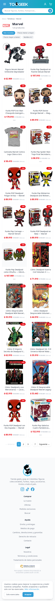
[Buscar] (50, 11)
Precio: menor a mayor (26, 33)
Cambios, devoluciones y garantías (27, 532)
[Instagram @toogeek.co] (22, 489)
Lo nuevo (27, 501)
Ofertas (27, 505)
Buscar (27, 513)
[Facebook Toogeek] (32, 489)
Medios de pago (27, 528)
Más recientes (9, 33)
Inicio (4, 19)
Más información (32, 589)
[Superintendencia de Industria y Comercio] (27, 566)
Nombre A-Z (28, 37)
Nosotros (27, 552)
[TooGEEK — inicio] (18, 4)
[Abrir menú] (4, 4)
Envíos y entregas (27, 524)
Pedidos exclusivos (28, 509)
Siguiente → (44, 444)
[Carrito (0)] (50, 4)
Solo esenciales (12, 594)
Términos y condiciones (28, 556)
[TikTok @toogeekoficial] (27, 489)
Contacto (27, 540)
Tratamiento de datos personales (27, 560)
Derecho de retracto (27, 536)
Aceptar (28, 594)
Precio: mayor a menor (12, 37)
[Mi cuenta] (45, 4)
